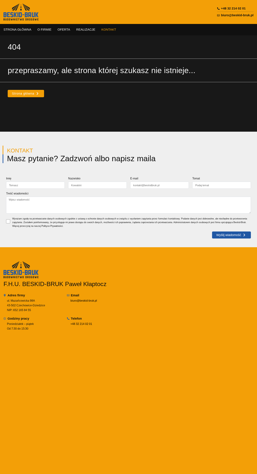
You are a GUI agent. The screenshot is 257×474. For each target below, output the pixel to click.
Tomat (196, 178)
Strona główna (17, 29)
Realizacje (85, 29)
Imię (8, 178)
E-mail (134, 178)
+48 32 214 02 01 (81, 323)
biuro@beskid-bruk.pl (83, 300)
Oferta (64, 29)
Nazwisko (74, 178)
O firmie (44, 29)
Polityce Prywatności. (52, 226)
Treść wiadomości (17, 193)
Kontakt (108, 29)
